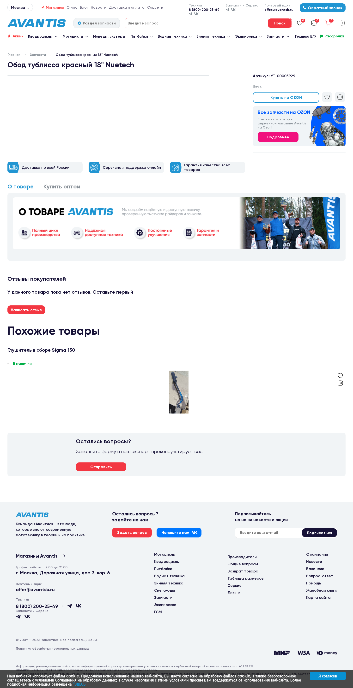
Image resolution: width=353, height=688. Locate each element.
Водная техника (172, 36)
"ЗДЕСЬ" (80, 684)
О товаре (20, 186)
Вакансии (315, 568)
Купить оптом (61, 186)
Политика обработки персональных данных (52, 649)
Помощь (313, 583)
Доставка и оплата (127, 7)
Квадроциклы (40, 36)
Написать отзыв (26, 310)
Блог (84, 7)
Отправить (101, 467)
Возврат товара (242, 571)
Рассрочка (334, 36)
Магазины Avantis (36, 556)
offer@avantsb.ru (278, 10)
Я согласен (327, 676)
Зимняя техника (211, 36)
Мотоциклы (73, 36)
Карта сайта (318, 597)
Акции (18, 36)
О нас (72, 7)
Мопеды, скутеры (109, 36)
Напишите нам (175, 532)
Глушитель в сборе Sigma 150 (41, 350)
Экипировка (246, 36)
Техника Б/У (305, 36)
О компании (317, 554)
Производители (242, 556)
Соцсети (155, 7)
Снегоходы (164, 590)
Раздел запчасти (99, 23)
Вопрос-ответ (319, 576)
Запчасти (275, 36)
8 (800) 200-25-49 (204, 10)
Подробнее (278, 137)
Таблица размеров (245, 578)
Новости (98, 7)
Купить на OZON (286, 97)
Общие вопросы (242, 564)
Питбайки (139, 36)
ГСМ (158, 612)
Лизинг (233, 592)
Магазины (55, 7)
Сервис (234, 585)
